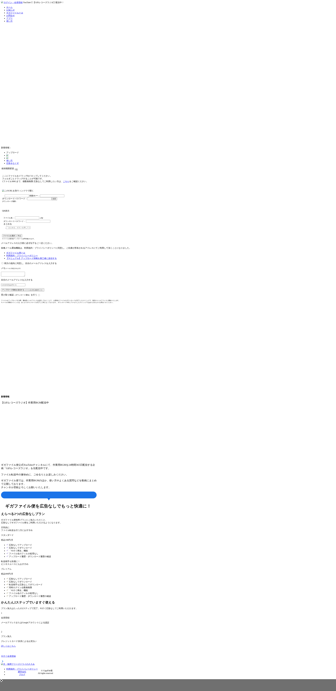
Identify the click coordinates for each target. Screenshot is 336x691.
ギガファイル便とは (15, 253)
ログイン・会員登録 (13, 2)
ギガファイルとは (14, 13)
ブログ (22, 674)
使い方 (9, 21)
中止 (19, 236)
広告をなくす (12, 163)
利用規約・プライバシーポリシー (22, 255)
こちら (66, 181)
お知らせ (10, 10)
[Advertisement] (20, 105)
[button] (1, 680)
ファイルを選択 (9, 236)
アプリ (9, 18)
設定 (54, 199)
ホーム (9, 7)
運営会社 (22, 672)
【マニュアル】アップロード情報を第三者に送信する (31, 258)
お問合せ (10, 15)
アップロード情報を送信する (22, 290)
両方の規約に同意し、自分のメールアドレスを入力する (30, 263)
